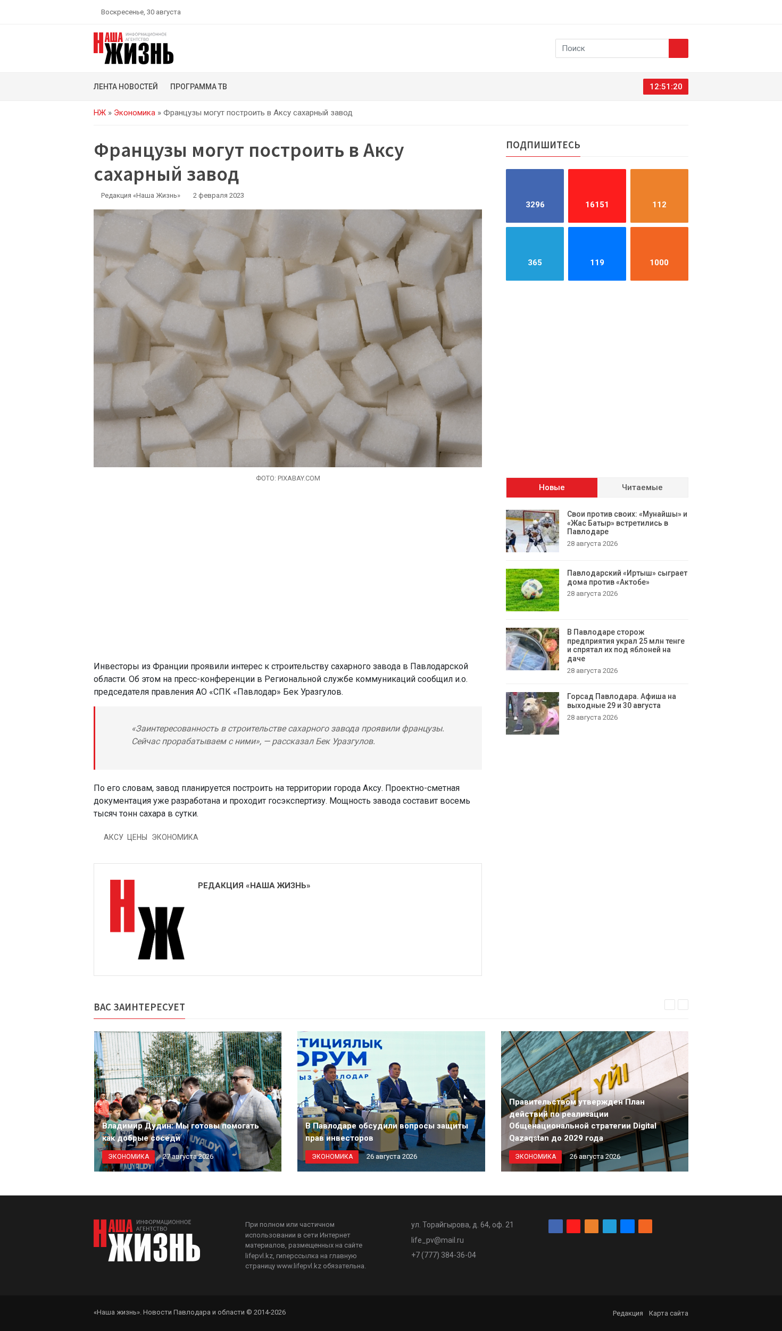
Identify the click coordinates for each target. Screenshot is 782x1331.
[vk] (672, 11)
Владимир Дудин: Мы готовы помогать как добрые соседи (180, 1132)
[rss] (684, 11)
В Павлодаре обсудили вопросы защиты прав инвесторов (386, 1132)
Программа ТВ (198, 86)
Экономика (134, 112)
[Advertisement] (288, 577)
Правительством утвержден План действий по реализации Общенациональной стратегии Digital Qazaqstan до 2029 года (582, 1120)
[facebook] (622, 11)
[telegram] (659, 11)
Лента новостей (126, 86)
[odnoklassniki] (647, 11)
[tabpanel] (597, 622)
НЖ (100, 112)
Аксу (113, 837)
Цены (137, 837)
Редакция (628, 1313)
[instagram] (634, 11)
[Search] (678, 48)
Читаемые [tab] (642, 487)
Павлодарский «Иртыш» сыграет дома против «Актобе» (627, 577)
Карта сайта (668, 1313)
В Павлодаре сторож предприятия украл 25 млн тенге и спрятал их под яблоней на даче (626, 645)
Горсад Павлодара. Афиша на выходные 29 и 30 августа (621, 701)
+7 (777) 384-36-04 (443, 1255)
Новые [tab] (552, 487)
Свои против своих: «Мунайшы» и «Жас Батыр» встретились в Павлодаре (627, 523)
